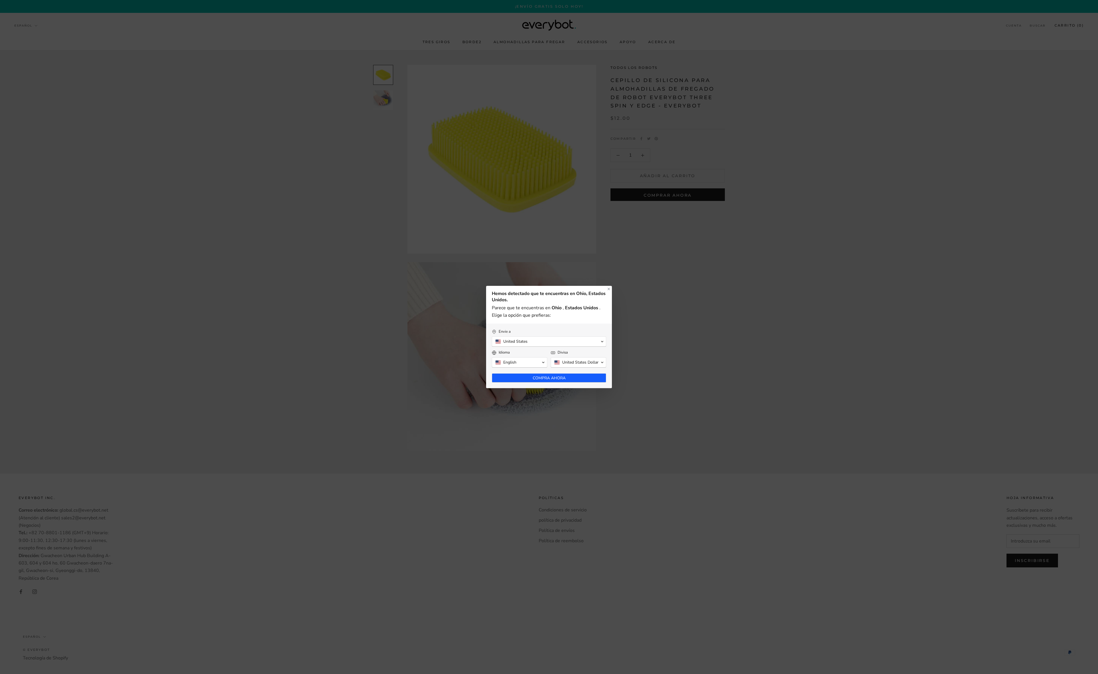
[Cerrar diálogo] (609, 289)
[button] (549, 341)
